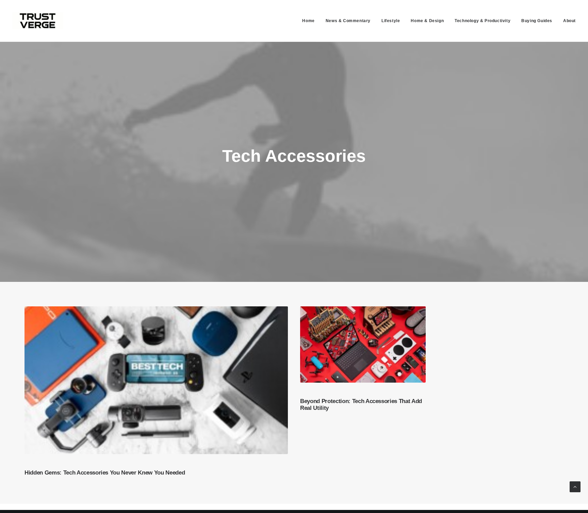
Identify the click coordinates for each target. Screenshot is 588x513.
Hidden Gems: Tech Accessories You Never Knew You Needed (104, 472)
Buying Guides (536, 20)
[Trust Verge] (37, 20)
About (569, 20)
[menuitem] (310, 21)
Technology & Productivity (482, 20)
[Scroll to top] (575, 486)
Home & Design (427, 20)
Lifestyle (390, 20)
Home (308, 20)
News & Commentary (348, 20)
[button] (156, 380)
